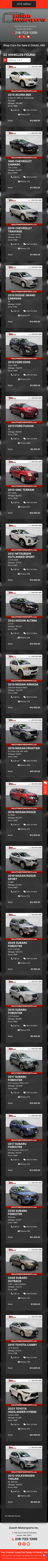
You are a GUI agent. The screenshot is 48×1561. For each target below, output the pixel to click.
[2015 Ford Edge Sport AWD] (24, 346)
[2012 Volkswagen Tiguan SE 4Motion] (24, 1459)
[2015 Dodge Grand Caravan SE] (24, 279)
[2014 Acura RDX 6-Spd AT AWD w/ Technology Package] (24, 78)
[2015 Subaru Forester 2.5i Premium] (24, 993)
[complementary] (41, 1554)
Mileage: (11, 103)
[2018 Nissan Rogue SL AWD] (24, 796)
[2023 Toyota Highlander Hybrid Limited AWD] (24, 1392)
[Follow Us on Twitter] (24, 36)
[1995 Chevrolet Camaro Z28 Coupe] (24, 145)
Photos (25, 114)
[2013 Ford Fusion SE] (24, 410)
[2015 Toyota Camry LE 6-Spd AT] (24, 1328)
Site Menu (24, 4)
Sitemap (27, 1555)
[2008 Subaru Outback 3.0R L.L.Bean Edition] (24, 1261)
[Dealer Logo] (24, 17)
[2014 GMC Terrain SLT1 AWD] (24, 473)
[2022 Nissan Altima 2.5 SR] (24, 604)
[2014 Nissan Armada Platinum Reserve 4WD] (24, 668)
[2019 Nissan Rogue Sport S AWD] (24, 859)
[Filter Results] (5, 60)
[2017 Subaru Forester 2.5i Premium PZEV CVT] (24, 1060)
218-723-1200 (26, 33)
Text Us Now (31, 110)
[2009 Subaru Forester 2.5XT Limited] (24, 926)
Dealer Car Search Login (8, 1555)
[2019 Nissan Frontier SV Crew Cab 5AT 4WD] (24, 732)
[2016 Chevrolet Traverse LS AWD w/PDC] (24, 212)
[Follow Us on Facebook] (19, 36)
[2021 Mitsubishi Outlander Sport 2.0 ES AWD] (24, 537)
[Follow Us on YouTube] (28, 36)
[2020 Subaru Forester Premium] (24, 1194)
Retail (10, 120)
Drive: (10, 106)
